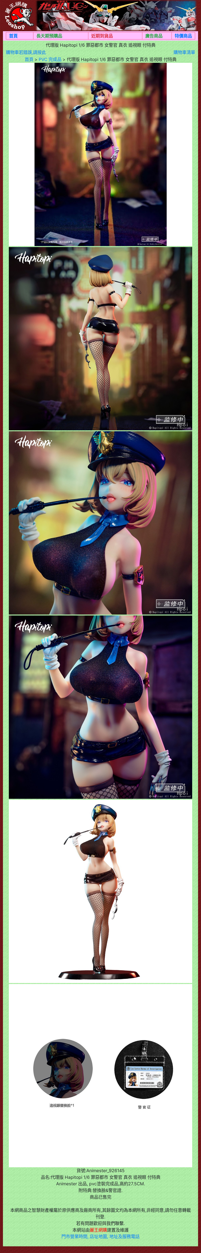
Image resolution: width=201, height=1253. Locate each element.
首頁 (13, 35)
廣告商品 (154, 35)
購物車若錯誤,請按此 (26, 52)
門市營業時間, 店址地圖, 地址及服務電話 (100, 1236)
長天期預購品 (49, 35)
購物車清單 (184, 52)
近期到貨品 (102, 35)
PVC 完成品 (50, 59)
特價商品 (183, 35)
